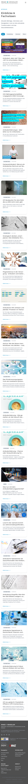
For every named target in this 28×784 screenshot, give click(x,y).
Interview (18, 34)
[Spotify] (9, 734)
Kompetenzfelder (5, 752)
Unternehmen (4, 756)
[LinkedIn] (1, 734)
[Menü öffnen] (25, 2)
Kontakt (20, 779)
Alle (3, 34)
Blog (2, 760)
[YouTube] (4, 734)
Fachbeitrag (10, 34)
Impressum (8, 779)
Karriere (3, 758)
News (24, 34)
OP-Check (3, 754)
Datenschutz (14, 779)
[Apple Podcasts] (6, 734)
